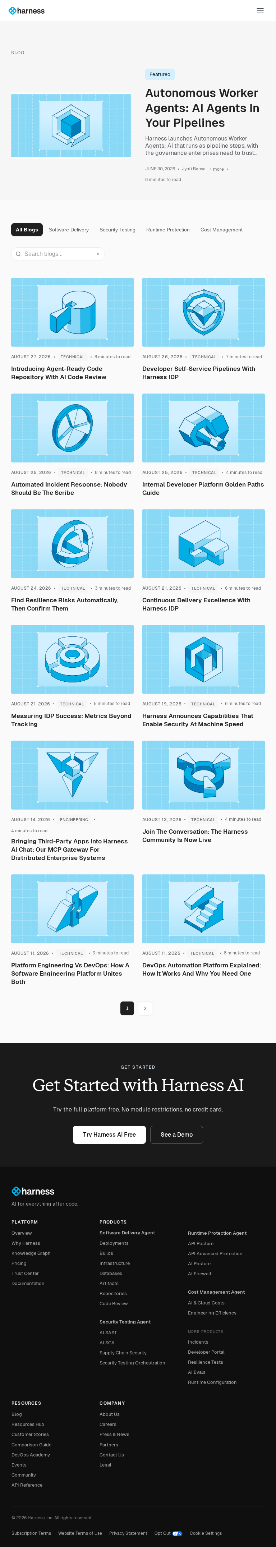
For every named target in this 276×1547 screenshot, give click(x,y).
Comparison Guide (31, 1444)
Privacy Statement (128, 1533)
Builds (106, 1253)
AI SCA (107, 1342)
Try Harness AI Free (109, 1134)
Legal (105, 1465)
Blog (17, 1414)
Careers (108, 1424)
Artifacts (109, 1283)
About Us (110, 1414)
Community (24, 1475)
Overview (22, 1233)
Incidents (198, 1342)
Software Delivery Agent (127, 1232)
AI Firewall (199, 1273)
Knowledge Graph (31, 1253)
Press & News (114, 1434)
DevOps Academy (31, 1455)
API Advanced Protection (215, 1253)
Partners (109, 1444)
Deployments (114, 1243)
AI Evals (197, 1372)
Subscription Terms (31, 1533)
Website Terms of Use (80, 1533)
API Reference (27, 1485)
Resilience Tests (205, 1362)
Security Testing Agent (125, 1322)
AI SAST (108, 1332)
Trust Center (25, 1273)
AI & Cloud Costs (206, 1303)
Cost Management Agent (216, 1292)
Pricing (19, 1263)
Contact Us (112, 1455)
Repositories (113, 1293)
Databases (111, 1273)
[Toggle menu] (260, 11)
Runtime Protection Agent (217, 1233)
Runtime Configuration (212, 1382)
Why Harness (26, 1243)
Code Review (114, 1303)
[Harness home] (30, 11)
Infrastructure (115, 1263)
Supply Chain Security (123, 1352)
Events (19, 1465)
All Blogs (27, 229)
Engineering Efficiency (212, 1313)
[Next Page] (145, 1008)
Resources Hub (28, 1424)
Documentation (28, 1283)
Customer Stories (30, 1434)
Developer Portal (206, 1352)
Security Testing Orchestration (132, 1363)
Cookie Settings (206, 1533)
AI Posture (199, 1263)
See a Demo (177, 1134)
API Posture (200, 1243)
